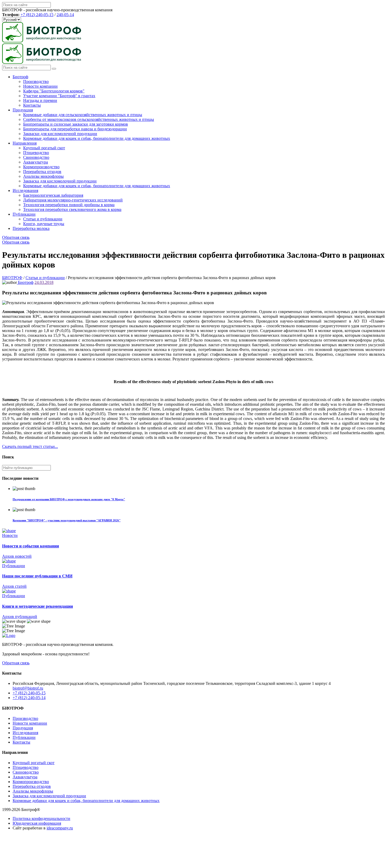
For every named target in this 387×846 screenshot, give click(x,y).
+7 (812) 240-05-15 (37, 14)
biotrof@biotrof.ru (28, 688)
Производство (36, 81)
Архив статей (14, 586)
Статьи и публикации (42, 219)
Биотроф (20, 77)
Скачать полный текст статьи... (30, 446)
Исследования (25, 190)
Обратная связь (15, 237)
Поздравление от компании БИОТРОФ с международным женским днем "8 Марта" (69, 499)
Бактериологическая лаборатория (53, 195)
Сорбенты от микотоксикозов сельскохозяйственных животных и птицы (88, 119)
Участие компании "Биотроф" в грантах (59, 95)
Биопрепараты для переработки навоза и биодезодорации (75, 129)
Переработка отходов (42, 171)
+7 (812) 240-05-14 (29, 697)
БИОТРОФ (12, 277)
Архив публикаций (19, 616)
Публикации (24, 214)
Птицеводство (36, 152)
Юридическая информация (37, 823)
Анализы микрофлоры (43, 176)
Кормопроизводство (41, 167)
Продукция (23, 110)
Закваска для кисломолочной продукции (60, 181)
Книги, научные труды (43, 223)
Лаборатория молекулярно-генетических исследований (73, 200)
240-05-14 (65, 14)
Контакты (32, 105)
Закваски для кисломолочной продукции (60, 133)
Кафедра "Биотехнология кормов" (54, 91)
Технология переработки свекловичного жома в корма (72, 209)
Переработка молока (31, 228)
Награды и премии (40, 100)
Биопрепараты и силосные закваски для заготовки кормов (75, 124)
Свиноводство (36, 157)
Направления (25, 143)
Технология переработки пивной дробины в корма (69, 204)
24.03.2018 (43, 282)
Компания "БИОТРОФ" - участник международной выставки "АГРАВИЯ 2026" (67, 520)
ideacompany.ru (60, 828)
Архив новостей (17, 556)
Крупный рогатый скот (44, 148)
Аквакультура (35, 162)
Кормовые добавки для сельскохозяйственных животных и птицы (82, 114)
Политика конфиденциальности (41, 818)
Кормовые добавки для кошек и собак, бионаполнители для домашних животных (96, 138)
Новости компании (40, 86)
